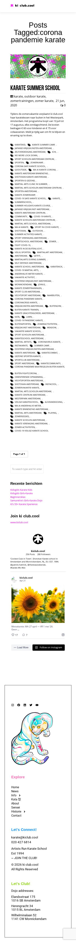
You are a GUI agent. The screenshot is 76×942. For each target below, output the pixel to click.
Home (15, 787)
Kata (17, 316)
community (21, 216)
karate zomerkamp (25, 194)
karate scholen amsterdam (30, 420)
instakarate (21, 345)
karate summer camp (43, 144)
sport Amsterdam (24, 363)
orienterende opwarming (29, 377)
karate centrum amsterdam (30, 394)
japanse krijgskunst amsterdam (32, 209)
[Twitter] (31, 705)
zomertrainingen (22, 101)
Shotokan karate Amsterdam (31, 176)
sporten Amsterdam (26, 191)
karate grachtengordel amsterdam (34, 313)
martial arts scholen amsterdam (33, 391)
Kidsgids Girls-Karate (21, 493)
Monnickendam (23, 284)
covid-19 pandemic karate (29, 320)
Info (13, 795)
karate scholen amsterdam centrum (35, 219)
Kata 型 (16, 799)
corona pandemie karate (28, 298)
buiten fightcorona (26, 373)
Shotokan (20, 230)
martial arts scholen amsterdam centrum (38, 187)
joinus (41, 284)
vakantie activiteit (25, 277)
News (14, 791)
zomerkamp (36, 162)
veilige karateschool (26, 402)
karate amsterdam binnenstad (31, 173)
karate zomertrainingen (28, 288)
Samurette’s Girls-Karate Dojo (26, 500)
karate (18, 96)
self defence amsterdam (28, 263)
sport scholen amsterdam (29, 334)
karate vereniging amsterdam (31, 423)
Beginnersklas (17, 497)
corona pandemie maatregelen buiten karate (39, 366)
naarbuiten (53, 295)
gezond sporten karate (28, 356)
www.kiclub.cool (19, 522)
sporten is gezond (25, 180)
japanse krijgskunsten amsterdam (33, 148)
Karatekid (20, 144)
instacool (51, 384)
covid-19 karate (42, 216)
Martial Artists (23, 341)
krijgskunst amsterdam (27, 327)
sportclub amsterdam (27, 359)
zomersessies (22, 416)
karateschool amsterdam (29, 338)
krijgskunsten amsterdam (29, 306)
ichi (54, 151)
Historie (16, 811)
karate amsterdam (25, 352)
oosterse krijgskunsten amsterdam (34, 349)
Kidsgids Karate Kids (21, 489)
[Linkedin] (24, 705)
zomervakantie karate (27, 387)
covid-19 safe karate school (30, 198)
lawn (29, 316)
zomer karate (44, 101)
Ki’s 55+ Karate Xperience (23, 504)
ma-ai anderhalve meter (28, 405)
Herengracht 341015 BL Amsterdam (25, 907)
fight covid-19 (22, 245)
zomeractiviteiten (47, 324)
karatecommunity (51, 363)
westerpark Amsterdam (27, 398)
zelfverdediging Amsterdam (30, 151)
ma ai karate (21, 227)
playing (52, 412)
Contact (16, 815)
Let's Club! (20, 884)
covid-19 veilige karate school (32, 430)
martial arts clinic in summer (31, 184)
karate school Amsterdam (29, 266)
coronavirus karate (49, 341)
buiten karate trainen (27, 309)
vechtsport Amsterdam (27, 295)
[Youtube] (37, 705)
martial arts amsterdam (28, 412)
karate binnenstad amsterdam (31, 409)
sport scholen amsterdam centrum (34, 159)
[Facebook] (18, 705)
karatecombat (49, 352)
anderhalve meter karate (29, 273)
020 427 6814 (21, 842)
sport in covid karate (47, 227)
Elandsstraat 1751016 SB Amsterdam (26, 898)
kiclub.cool (33, 594)
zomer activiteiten (25, 427)
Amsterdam (21, 255)
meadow (51, 327)
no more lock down (26, 155)
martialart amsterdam (49, 252)
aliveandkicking (53, 402)
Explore (18, 777)
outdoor (37, 230)
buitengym (55, 306)
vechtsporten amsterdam (29, 380)
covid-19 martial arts (26, 270)
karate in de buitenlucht (28, 248)
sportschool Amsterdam (28, 241)
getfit (37, 255)
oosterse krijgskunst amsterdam (33, 281)
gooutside (20, 169)
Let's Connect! (24, 830)
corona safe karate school (30, 166)
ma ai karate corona (44, 169)
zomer (52, 241)
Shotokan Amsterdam (27, 384)
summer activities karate (28, 234)
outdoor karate (35, 96)
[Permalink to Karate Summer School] (38, 77)
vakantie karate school (28, 331)
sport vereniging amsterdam (30, 238)
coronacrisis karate (26, 302)
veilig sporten (22, 252)
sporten (19, 162)
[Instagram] (12, 705)
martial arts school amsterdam (32, 223)
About (15, 803)
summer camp (41, 345)
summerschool (23, 202)
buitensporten (23, 324)
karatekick (56, 266)
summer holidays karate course (32, 205)
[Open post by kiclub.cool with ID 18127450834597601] (38, 604)
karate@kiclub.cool (24, 837)
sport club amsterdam (27, 291)
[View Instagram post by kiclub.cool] (61, 618)
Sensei (15, 807)
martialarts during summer (30, 259)
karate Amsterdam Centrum (30, 212)
